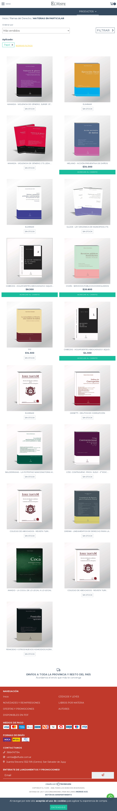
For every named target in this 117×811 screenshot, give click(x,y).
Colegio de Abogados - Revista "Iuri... (30, 531)
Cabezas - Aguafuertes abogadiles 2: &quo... (29, 286)
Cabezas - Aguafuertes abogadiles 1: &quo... (87, 349)
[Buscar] (54, 11)
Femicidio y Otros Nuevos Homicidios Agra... (29, 649)
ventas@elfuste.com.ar (19, 757)
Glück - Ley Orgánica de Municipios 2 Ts (87, 227)
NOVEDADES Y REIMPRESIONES (21, 702)
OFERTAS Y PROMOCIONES (18, 709)
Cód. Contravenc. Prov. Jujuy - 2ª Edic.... (87, 472)
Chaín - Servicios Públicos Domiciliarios (87, 286)
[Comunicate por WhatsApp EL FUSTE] (110, 797)
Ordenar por (7, 25)
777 (29, 349)
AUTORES (63, 709)
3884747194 (13, 752)
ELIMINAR (87, 104)
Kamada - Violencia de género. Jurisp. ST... (29, 104)
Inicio (5, 18)
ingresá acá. (82, 792)
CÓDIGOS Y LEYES (68, 696)
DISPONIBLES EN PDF (15, 715)
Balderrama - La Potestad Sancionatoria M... (29, 472)
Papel (7, 44)
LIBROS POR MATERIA (71, 702)
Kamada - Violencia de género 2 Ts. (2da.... (30, 163)
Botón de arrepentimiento (58, 795)
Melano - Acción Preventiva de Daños (87, 163)
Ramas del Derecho (20, 18)
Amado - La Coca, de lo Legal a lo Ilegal (29, 590)
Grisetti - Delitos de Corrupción (87, 413)
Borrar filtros (24, 45)
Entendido (58, 807)
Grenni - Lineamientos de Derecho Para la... (87, 531)
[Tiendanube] (58, 785)
